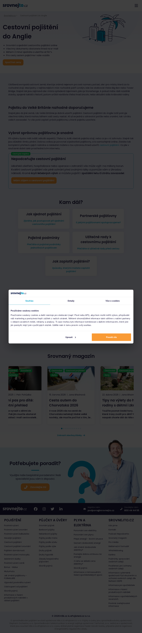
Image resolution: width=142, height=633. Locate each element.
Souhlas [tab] (29, 301)
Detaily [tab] (71, 301)
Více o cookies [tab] (113, 301)
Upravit (69, 337)
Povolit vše (111, 337)
